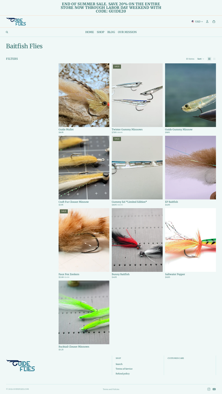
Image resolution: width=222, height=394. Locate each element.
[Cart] (214, 21)
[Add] (105, 194)
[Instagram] (209, 389)
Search (119, 364)
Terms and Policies (111, 389)
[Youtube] (214, 389)
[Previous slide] (63, 95)
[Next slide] (104, 95)
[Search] (7, 32)
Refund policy (123, 373)
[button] (200, 59)
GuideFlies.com (21, 389)
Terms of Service (124, 368)
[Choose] (105, 122)
